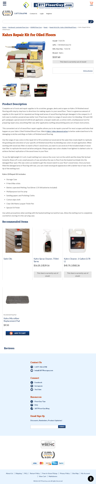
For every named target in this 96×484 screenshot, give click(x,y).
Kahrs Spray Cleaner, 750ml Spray (46, 260)
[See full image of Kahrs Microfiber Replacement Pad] (17, 300)
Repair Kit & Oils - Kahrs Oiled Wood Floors (63, 27)
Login (42, 13)
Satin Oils (8, 258)
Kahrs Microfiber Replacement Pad (12, 319)
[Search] (45, 21)
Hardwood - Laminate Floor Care (18, 27)
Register (49, 13)
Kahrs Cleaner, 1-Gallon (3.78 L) (77, 260)
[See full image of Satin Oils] (17, 241)
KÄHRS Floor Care (36, 27)
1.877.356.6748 (20, 13)
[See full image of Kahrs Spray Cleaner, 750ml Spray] (47, 241)
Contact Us (33, 13)
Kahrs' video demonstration (57, 131)
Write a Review (88, 71)
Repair (46, 27)
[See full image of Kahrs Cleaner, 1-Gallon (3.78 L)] (78, 241)
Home (4, 27)
